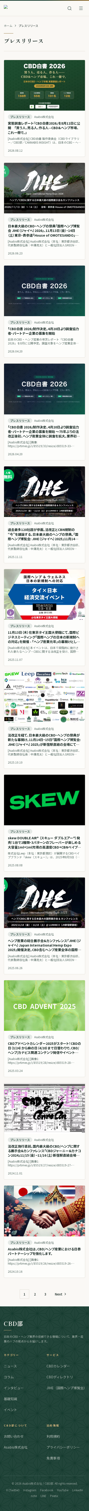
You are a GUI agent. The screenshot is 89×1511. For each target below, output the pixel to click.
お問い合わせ (14, 1436)
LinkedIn (77, 1490)
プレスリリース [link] (28, 26)
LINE (43, 1496)
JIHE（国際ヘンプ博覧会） (66, 1387)
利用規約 (53, 1436)
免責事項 (53, 1458)
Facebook (46, 1490)
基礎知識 (10, 1398)
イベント (10, 1409)
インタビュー (14, 1387)
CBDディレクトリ (60, 1377)
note (34, 1496)
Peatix (54, 1496)
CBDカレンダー (58, 1366)
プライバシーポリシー (63, 1447)
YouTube (62, 1490)
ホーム (8, 26)
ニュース (10, 1366)
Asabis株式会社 (16, 1447)
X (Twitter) (12, 1490)
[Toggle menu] (81, 8)
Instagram (29, 1490)
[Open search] (69, 8)
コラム (9, 1377)
